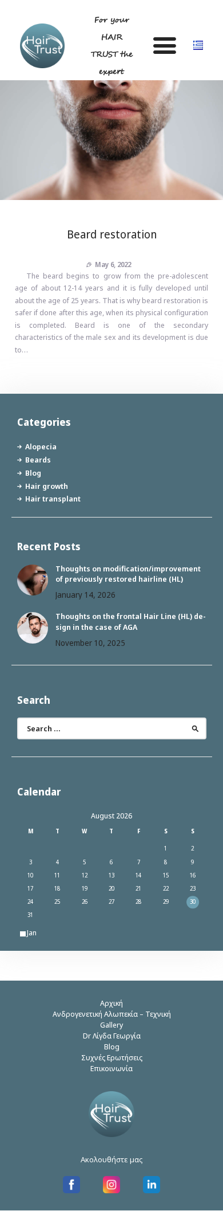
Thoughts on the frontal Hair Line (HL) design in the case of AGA (130, 621)
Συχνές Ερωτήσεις (111, 1057)
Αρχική (111, 1003)
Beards (38, 459)
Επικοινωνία (111, 1068)
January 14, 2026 (85, 594)
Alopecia (41, 446)
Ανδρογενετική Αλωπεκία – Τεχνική (112, 1014)
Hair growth (46, 486)
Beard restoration (112, 234)
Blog (33, 473)
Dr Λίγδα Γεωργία (112, 1035)
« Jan (29, 932)
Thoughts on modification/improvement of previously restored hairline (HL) (128, 573)
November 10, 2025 (90, 642)
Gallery (111, 1025)
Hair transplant (53, 498)
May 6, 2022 (113, 264)
